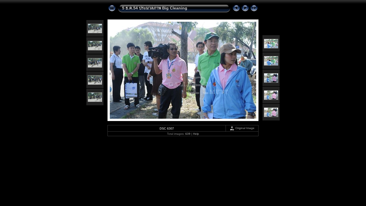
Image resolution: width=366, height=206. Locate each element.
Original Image (244, 128)
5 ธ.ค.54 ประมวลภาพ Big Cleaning (154, 8)
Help (196, 133)
